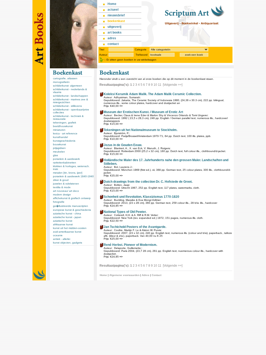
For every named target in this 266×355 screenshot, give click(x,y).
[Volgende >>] (172, 85)
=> (121, 105)
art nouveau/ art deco (66, 190)
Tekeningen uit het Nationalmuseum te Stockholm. (140, 130)
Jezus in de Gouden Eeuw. (123, 145)
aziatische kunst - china (67, 213)
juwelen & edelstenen (66, 183)
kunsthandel (60, 137)
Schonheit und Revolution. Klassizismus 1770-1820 (141, 197)
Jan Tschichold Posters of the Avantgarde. (135, 227)
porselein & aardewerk (66, 158)
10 (155, 85)
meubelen (59, 151)
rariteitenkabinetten (64, 162)
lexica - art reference (65, 133)
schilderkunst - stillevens (67, 105)
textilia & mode (62, 187)
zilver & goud (61, 180)
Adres (145, 275)
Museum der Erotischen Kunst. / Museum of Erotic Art (143, 112)
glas (55, 155)
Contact (156, 275)
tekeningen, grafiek (64, 122)
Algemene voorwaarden (124, 275)
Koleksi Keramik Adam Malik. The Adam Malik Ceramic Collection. (153, 94)
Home (103, 275)
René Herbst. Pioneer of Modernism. (130, 245)
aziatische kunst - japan (67, 217)
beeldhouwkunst (63, 126)
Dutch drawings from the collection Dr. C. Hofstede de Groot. (148, 181)
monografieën (61, 82)
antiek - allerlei (61, 239)
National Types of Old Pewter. (125, 212)
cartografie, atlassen (65, 78)
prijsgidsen (59, 148)
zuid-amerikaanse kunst (67, 231)
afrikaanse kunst (63, 224)
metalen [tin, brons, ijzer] (67, 172)
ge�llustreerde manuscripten (70, 206)
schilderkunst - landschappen (70, 95)
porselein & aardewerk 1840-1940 (73, 176)
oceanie (58, 235)
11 (159, 85)
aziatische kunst (62, 220)
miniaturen (59, 129)
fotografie (58, 201)
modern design (62, 194)
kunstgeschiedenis (64, 140)
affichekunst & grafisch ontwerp (72, 198)
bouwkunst (59, 144)
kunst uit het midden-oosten (70, 228)
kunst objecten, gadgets (67, 242)
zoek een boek (194, 54)
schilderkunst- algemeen (67, 85)
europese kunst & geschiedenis (72, 209)
